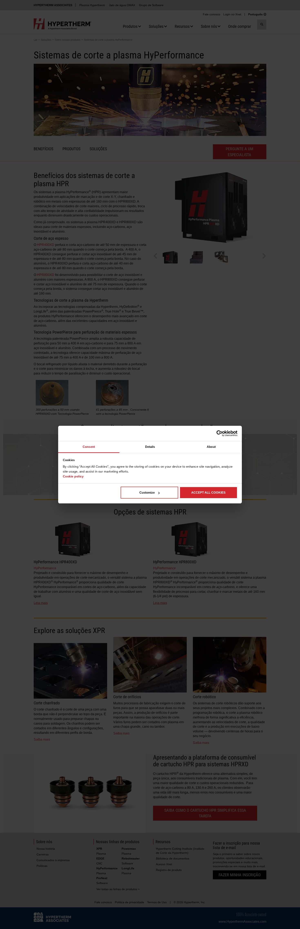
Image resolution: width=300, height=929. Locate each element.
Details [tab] (150, 446)
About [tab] (211, 446)
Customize (147, 492)
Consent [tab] (89, 446)
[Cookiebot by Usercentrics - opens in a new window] (219, 433)
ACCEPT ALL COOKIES (208, 492)
